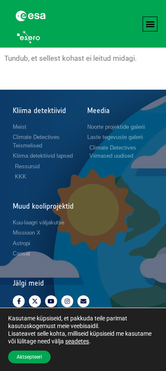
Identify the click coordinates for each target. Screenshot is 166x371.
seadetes (77, 341)
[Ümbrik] (83, 301)
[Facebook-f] (19, 301)
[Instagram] (67, 301)
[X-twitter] (35, 301)
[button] (150, 24)
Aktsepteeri (29, 357)
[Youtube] (51, 301)
